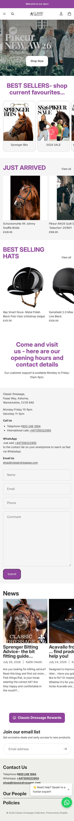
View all (66, 168)
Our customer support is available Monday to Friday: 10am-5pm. (37, 374)
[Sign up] (65, 749)
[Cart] (69, 14)
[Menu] (4, 13)
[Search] (12, 14)
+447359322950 (40, 430)
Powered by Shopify (57, 812)
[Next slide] (67, 126)
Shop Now (37, 61)
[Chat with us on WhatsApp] (66, 802)
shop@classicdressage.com (20, 462)
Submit (12, 574)
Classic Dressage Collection (30, 812)
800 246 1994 (31, 426)
